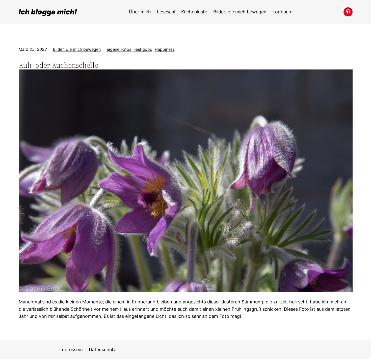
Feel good (143, 49)
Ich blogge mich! (48, 12)
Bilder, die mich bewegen (77, 49)
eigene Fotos (119, 49)
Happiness (165, 49)
